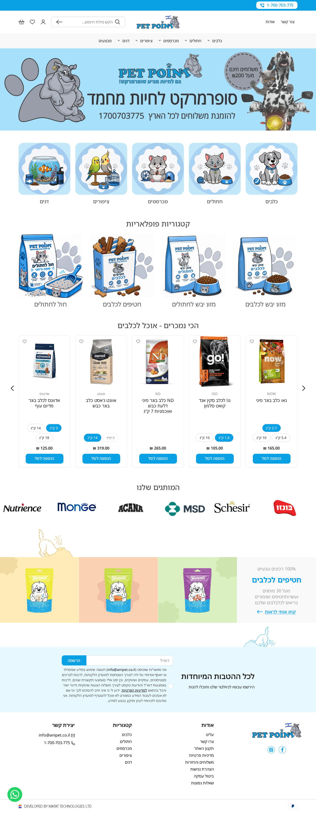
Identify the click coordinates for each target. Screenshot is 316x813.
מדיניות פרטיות (201, 755)
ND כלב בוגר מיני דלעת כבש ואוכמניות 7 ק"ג (158, 405)
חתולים (215, 202)
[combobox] (89, 22)
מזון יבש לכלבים (265, 304)
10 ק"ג (261, 437)
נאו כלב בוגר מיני (271, 400)
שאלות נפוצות (202, 783)
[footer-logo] (276, 736)
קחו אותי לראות (280, 611)
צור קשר (288, 22)
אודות (270, 22)
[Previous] (304, 388)
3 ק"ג (54, 428)
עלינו (210, 734)
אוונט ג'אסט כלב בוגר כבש (101, 402)
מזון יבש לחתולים (194, 304)
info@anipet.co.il (121, 669)
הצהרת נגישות (202, 769)
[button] (43, 22)
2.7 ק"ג (271, 428)
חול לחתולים (50, 304)
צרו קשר (207, 741)
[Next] (12, 388)
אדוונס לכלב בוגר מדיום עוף (44, 402)
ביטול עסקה (204, 776)
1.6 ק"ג (224, 437)
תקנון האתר (204, 748)
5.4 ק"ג (281, 437)
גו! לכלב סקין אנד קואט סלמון (214, 402)
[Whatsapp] (14, 794)
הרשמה (74, 660)
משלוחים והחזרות (199, 762)
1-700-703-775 (280, 5)
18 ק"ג (44, 437)
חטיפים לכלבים (122, 304)
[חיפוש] (60, 22)
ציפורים (101, 202)
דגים (44, 202)
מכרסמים (158, 202)
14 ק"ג (93, 437)
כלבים (271, 202)
